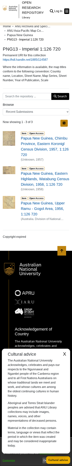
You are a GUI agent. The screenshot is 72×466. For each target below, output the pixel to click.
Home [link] (7, 26)
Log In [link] (58, 11)
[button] (51, 11)
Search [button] (62, 96)
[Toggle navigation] (66, 11)
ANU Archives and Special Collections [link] (33, 26)
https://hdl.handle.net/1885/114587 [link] (25, 59)
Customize (9, 460)
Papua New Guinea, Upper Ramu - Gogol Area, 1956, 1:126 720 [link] (43, 208)
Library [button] (26, 17)
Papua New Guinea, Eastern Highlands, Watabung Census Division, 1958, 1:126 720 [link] (45, 178)
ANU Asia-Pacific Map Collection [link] (25, 30)
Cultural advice (58, 459)
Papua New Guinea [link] (20, 35)
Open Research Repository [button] (33, 7)
